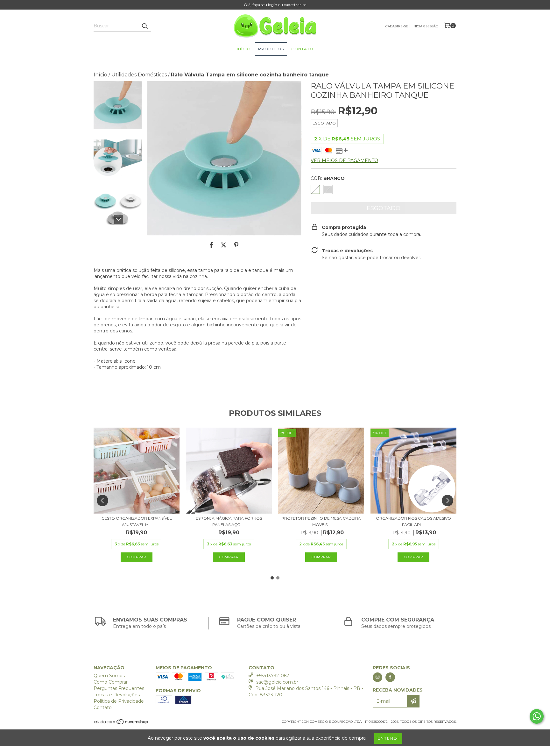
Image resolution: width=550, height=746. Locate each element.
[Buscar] (144, 26)
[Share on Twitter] (224, 245)
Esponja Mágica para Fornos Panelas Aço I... (229, 521)
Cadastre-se (396, 26)
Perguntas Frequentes (119, 688)
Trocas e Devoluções (117, 695)
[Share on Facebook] (211, 245)
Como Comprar (111, 682)
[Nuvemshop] (121, 723)
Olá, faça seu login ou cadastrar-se (275, 4)
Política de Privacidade (119, 701)
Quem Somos (109, 676)
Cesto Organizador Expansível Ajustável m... (137, 521)
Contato (302, 48)
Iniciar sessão (425, 26)
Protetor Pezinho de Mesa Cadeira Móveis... (321, 521)
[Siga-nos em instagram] (377, 677)
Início (244, 48)
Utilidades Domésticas (139, 75)
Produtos (271, 48)
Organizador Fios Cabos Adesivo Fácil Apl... (413, 521)
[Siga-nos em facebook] (390, 677)
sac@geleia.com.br (277, 682)
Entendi (388, 738)
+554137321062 (272, 676)
